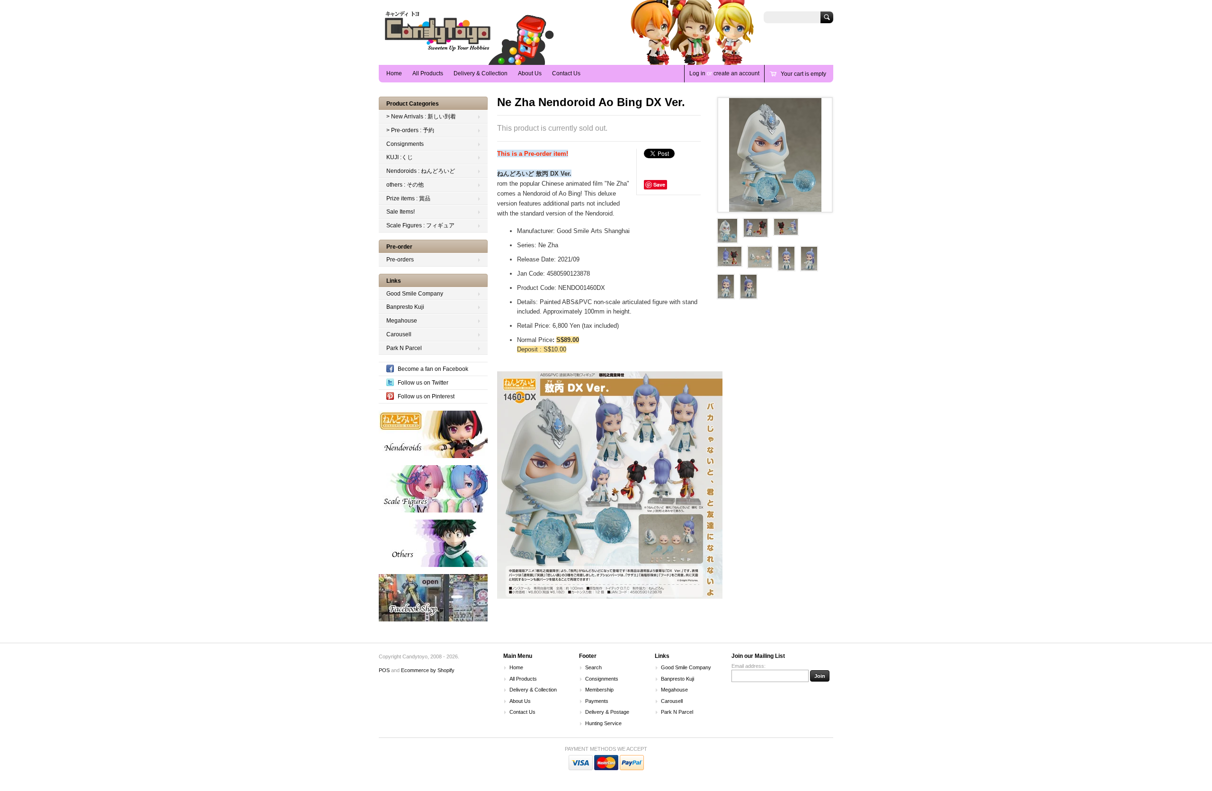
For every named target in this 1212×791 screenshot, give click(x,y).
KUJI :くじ (399, 157)
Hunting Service (603, 723)
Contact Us (566, 73)
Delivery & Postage (607, 712)
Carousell (398, 334)
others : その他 (405, 184)
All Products (427, 73)
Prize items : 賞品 (408, 198)
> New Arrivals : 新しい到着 (421, 116)
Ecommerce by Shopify (427, 670)
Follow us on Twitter (423, 382)
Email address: (748, 666)
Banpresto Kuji (405, 307)
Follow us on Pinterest (426, 396)
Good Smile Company (414, 293)
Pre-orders (400, 259)
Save (659, 184)
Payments (596, 701)
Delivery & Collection (481, 73)
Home (394, 73)
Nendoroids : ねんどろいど (420, 171)
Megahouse (401, 320)
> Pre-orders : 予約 (410, 130)
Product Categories (412, 103)
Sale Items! (400, 211)
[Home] (438, 51)
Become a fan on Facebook (433, 369)
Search (593, 667)
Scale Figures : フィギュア (420, 225)
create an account (736, 73)
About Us (530, 73)
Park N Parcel (404, 348)
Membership (599, 689)
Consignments (405, 144)
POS (384, 670)
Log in (697, 73)
